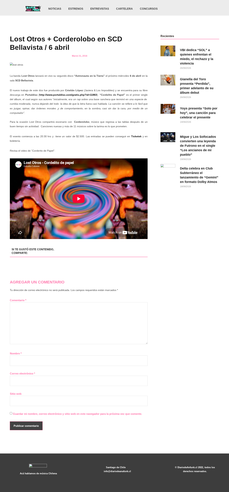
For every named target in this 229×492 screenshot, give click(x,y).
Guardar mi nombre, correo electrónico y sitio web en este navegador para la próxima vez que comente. (77, 413)
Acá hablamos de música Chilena (38, 473)
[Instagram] (183, 9)
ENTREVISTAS (99, 8)
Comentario (18, 300)
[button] (204, 9)
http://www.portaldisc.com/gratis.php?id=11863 (68, 94)
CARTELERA (124, 8)
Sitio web (15, 393)
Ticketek (136, 136)
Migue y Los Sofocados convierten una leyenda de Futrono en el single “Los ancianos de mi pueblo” (198, 145)
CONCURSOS (149, 8)
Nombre (16, 353)
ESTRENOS (75, 8)
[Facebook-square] (191, 9)
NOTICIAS (54, 8)
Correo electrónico (22, 373)
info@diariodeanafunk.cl (117, 471)
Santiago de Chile (116, 467)
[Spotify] (198, 9)
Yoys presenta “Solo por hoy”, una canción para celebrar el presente (198, 113)
